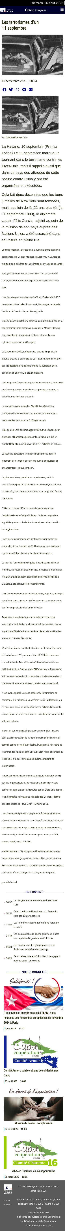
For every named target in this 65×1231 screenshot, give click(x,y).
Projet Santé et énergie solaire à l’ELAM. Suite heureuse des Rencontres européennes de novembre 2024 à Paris (33, 1017)
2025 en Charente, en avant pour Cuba (33, 1171)
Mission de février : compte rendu (34, 1123)
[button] (4, 89)
